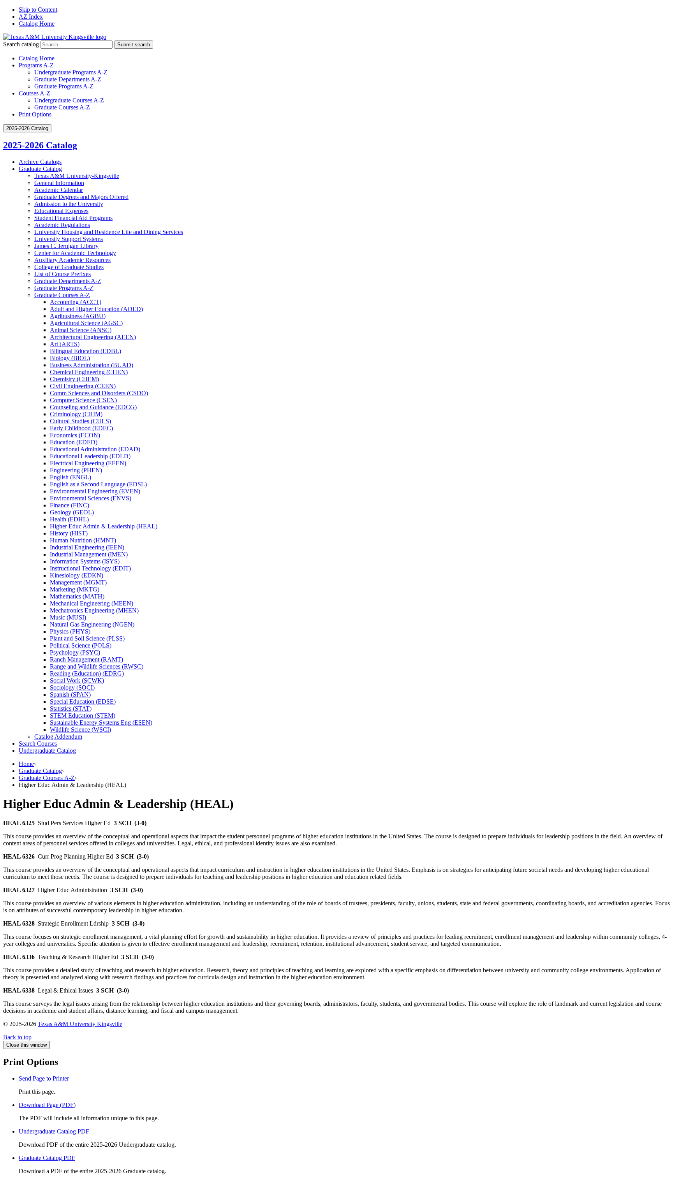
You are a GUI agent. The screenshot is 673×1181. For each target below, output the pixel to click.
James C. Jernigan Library (66, 246)
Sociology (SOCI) (72, 687)
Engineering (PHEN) (76, 470)
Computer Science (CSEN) (83, 400)
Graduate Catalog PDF (47, 1158)
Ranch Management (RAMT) (86, 659)
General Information (59, 183)
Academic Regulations (62, 225)
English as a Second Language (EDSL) (98, 484)
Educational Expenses (61, 211)
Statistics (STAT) (71, 708)
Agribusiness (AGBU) (78, 316)
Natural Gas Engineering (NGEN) (92, 624)
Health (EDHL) (69, 519)
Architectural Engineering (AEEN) (93, 337)
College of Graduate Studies (69, 267)
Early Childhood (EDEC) (81, 428)
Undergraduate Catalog (47, 750)
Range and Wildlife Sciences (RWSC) (96, 666)
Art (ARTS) (64, 344)
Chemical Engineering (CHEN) (89, 372)
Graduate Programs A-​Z (63, 288)
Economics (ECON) (75, 435)
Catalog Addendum (58, 736)
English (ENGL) (70, 477)
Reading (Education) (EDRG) (87, 673)
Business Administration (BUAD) (91, 365)
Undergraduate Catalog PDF (54, 1131)
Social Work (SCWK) (77, 680)
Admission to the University (68, 204)
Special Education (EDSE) (83, 701)
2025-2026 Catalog (40, 145)
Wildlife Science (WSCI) (80, 729)
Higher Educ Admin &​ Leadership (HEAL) (103, 526)
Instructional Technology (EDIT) (90, 568)
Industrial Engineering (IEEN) (87, 547)
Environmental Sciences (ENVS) (90, 498)
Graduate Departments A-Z (67, 79)
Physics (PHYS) (70, 631)
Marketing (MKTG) (74, 589)
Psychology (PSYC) (75, 652)
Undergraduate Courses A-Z (69, 100)
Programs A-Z (36, 65)
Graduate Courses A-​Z (62, 295)
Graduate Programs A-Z (63, 86)
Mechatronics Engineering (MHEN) (94, 610)
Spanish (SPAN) (70, 694)
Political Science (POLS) (80, 645)
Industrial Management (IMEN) (89, 554)
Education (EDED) (73, 442)
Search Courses (38, 743)
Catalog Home (37, 23)
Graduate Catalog (40, 168)
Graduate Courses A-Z (62, 107)
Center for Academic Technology (75, 253)
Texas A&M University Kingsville (80, 1024)
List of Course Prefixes (62, 274)
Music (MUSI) (68, 617)
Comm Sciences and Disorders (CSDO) (99, 393)
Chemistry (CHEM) (74, 379)
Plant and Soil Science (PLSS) (87, 638)
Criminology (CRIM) (76, 414)
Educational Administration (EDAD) (95, 449)
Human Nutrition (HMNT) (83, 540)
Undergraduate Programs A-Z (70, 72)
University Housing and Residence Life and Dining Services (108, 232)
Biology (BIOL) (70, 358)
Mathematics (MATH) (77, 596)
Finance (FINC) (69, 505)
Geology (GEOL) (72, 512)
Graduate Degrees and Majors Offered (81, 197)
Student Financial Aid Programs (73, 218)
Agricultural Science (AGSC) (86, 323)
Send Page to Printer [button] (44, 1078)
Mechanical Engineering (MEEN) (91, 603)
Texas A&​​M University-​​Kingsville (76, 175)
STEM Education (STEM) (82, 715)
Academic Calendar (58, 190)
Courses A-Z (34, 93)
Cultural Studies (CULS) (80, 421)
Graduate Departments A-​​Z (67, 281)
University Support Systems (68, 239)
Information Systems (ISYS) (85, 561)
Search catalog (21, 44)
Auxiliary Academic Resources (72, 260)
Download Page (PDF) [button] (47, 1105)
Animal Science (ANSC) (80, 330)
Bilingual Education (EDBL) (85, 351)
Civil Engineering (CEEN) (83, 386)
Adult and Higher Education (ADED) (96, 309)
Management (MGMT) (78, 582)
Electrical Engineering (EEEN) (88, 463)
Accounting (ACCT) (75, 302)
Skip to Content (38, 9)
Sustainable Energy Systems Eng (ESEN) (101, 722)
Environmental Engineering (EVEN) (95, 491)
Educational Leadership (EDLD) (90, 456)
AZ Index (31, 16)
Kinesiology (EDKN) (76, 575)
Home (26, 763)
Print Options (35, 114)
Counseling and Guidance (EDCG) (93, 407)
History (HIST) (69, 533)
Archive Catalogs (40, 161)
